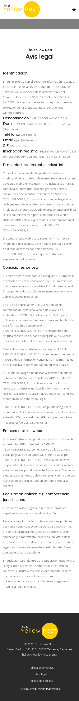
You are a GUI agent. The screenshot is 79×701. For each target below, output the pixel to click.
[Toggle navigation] (74, 9)
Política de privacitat (41, 667)
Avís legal (41, 674)
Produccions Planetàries (45, 689)
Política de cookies (41, 681)
